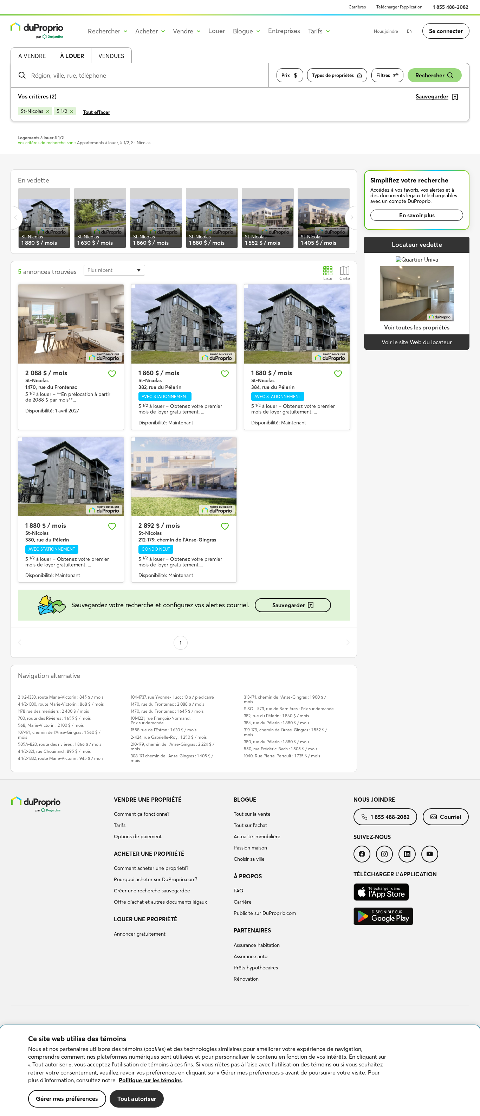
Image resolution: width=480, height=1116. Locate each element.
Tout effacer (96, 112)
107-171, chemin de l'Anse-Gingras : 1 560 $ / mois (59, 734)
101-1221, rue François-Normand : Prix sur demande (161, 720)
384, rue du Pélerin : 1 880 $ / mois (276, 722)
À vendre (32, 55)
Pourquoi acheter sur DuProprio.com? (155, 879)
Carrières (357, 6)
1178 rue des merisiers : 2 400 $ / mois (53, 711)
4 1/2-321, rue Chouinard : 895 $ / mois (54, 751)
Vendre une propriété (148, 799)
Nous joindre (386, 31)
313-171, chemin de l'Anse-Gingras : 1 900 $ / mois (285, 699)
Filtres (383, 75)
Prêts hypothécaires (256, 967)
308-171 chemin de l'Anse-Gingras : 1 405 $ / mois (172, 758)
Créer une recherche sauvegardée (152, 890)
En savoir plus (417, 215)
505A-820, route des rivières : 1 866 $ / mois (59, 744)
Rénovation (246, 979)
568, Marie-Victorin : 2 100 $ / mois (51, 725)
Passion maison (250, 848)
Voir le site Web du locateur (417, 342)
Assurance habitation (257, 945)
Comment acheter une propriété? (151, 868)
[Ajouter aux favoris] (112, 374)
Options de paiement (138, 836)
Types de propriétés (333, 75)
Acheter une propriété (149, 853)
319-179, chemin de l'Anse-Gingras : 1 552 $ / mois (285, 732)
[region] (240, 1070)
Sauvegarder (288, 605)
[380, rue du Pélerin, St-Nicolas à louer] (71, 477)
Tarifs (119, 825)
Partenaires (252, 930)
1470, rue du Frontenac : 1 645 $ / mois (167, 711)
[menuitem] (171, 819)
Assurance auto (250, 956)
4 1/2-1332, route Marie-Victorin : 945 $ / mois (60, 758)
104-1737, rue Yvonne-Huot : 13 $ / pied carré (172, 697)
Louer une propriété (145, 919)
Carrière (243, 902)
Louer (216, 31)
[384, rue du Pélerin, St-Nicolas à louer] (297, 324)
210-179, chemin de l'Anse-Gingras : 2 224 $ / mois (172, 746)
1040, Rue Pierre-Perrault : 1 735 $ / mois (282, 755)
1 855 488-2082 (450, 7)
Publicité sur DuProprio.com (265, 913)
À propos (248, 876)
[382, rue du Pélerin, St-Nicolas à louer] (184, 324)
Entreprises (284, 31)
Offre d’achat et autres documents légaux (160, 902)
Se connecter (446, 30)
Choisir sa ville (249, 859)
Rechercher (430, 75)
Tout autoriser (136, 1098)
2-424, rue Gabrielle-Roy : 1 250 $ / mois (169, 737)
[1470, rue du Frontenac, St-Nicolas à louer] (71, 324)
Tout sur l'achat (250, 825)
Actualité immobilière (257, 836)
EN (410, 31)
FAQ (239, 890)
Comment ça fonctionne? (141, 814)
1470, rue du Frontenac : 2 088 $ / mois (167, 704)
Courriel (450, 816)
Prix (285, 75)
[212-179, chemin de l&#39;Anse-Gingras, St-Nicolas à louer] (184, 477)
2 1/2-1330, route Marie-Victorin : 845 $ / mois (60, 697)
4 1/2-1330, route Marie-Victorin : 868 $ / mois (61, 704)
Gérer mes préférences (67, 1098)
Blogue (245, 799)
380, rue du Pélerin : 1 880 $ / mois (276, 741)
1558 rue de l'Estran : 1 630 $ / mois (163, 729)
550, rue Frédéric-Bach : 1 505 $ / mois (280, 748)
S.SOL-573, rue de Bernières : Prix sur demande (289, 708)
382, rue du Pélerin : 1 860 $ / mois (276, 715)
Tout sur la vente (252, 814)
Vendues (111, 55)
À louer (72, 55)
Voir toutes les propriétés (416, 327)
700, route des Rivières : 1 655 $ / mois (54, 718)
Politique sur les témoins (150, 1080)
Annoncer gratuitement (140, 934)
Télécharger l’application (399, 6)
